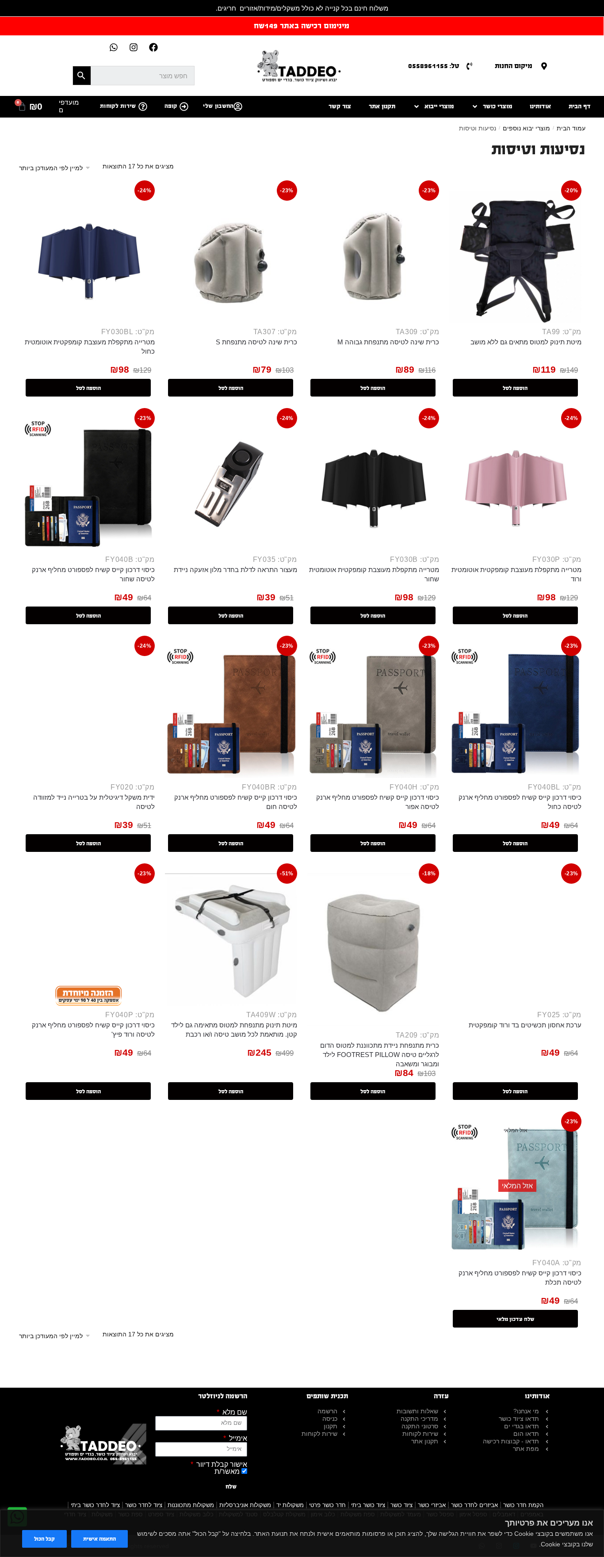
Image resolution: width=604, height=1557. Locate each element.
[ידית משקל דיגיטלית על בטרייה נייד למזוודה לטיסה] (89, 712)
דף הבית (580, 106)
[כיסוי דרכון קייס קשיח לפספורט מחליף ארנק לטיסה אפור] (373, 712)
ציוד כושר (401, 1505)
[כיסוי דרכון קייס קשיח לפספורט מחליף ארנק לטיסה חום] (231, 712)
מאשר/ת (227, 1471)
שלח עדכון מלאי (515, 1319)
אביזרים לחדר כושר (474, 1505)
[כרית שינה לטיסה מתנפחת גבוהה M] (373, 257)
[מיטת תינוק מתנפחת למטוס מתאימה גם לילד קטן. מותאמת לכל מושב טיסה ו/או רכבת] (231, 940)
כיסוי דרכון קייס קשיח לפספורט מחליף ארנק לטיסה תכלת (520, 1277)
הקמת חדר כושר (523, 1505)
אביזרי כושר (432, 1505)
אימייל (237, 1438)
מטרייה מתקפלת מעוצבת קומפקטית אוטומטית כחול (90, 346)
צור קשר (340, 106)
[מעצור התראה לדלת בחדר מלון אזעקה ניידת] (231, 484)
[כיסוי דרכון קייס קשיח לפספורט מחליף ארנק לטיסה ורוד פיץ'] (89, 940)
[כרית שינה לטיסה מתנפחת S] (231, 257)
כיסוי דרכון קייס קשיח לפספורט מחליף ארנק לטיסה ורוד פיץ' (93, 1029)
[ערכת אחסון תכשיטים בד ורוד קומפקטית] (515, 940)
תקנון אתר (382, 106)
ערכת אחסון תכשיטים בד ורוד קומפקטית (525, 1025)
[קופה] (184, 106)
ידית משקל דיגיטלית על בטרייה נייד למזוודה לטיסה (94, 802)
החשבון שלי (218, 106)
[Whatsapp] (113, 47)
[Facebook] (153, 47)
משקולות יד (290, 1505)
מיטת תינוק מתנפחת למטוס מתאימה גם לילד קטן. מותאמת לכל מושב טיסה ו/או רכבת (234, 1029)
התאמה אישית (99, 1539)
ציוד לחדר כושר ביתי (95, 1505)
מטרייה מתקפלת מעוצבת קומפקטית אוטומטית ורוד (516, 574)
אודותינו (540, 106)
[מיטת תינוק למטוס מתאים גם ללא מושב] (515, 257)
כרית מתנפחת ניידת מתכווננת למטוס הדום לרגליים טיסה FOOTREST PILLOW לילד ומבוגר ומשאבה (379, 1055)
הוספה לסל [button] (515, 388)
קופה (170, 106)
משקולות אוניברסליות (245, 1505)
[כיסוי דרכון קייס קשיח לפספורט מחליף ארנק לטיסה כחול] (515, 712)
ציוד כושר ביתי (368, 1505)
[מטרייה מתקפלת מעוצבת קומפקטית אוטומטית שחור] (373, 484)
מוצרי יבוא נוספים (526, 128)
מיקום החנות (513, 65)
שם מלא (234, 1412)
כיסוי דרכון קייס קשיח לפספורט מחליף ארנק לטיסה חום (235, 802)
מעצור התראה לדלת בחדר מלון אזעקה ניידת (235, 569)
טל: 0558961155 (433, 65)
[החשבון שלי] (237, 106)
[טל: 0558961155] (469, 66)
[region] (302, 1533)
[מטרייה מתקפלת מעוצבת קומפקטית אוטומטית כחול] (89, 257)
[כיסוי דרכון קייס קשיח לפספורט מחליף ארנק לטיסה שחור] (89, 484)
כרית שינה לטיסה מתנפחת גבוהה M (388, 342)
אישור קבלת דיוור (221, 1464)
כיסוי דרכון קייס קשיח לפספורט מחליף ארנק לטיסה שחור (93, 574)
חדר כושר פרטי (327, 1505)
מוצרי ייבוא (439, 106)
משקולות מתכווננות (191, 1505)
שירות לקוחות (118, 106)
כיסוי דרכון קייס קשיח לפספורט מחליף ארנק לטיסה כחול (520, 802)
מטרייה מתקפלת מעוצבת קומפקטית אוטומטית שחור (374, 574)
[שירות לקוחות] (142, 106)
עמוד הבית (571, 128)
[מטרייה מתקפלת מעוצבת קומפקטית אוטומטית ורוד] (515, 484)
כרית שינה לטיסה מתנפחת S (256, 342)
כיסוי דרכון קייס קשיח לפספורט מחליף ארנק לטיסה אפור (377, 802)
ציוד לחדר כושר (143, 1505)
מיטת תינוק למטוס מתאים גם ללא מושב (525, 342)
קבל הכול (44, 1539)
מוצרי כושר (497, 106)
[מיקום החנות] (544, 66)
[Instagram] (133, 47)
